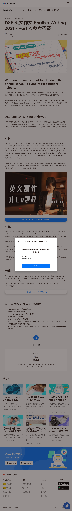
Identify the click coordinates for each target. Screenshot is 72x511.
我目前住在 (24, 256)
